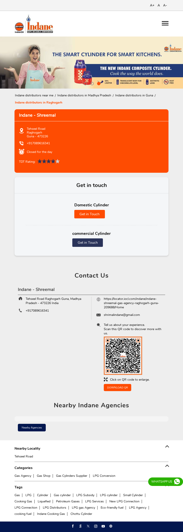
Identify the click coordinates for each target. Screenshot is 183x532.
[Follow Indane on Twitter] (87, 526)
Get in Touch (89, 214)
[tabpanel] (91, 63)
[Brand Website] (110, 526)
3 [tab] (98, 83)
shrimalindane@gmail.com (122, 315)
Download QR (117, 387)
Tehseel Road (24, 456)
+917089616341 (38, 143)
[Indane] (34, 23)
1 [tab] (85, 83)
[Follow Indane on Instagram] (95, 526)
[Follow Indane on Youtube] (103, 526)
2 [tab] (91, 83)
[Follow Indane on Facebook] (72, 526)
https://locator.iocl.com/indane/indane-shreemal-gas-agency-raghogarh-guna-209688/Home (131, 303)
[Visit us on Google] (80, 526)
